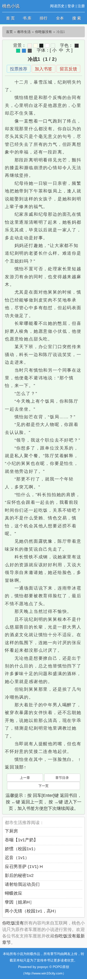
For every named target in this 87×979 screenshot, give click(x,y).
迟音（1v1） (17, 857)
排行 (43, 18)
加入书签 (43, 69)
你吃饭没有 (43, 32)
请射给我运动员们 (22, 884)
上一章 (25, 778)
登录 (71, 6)
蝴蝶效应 (13, 893)
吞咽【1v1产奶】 (21, 839)
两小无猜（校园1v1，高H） (31, 911)
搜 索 (76, 18)
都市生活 (24, 32)
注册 (81, 6)
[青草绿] (18, 51)
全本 (60, 18)
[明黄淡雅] (35, 45)
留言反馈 (68, 69)
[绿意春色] (53, 45)
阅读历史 (57, 6)
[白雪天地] (47, 45)
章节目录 (62, 778)
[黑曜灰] (41, 45)
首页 (9, 32)
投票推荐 (18, 69)
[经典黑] (76, 45)
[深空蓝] (24, 51)
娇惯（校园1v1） (21, 848)
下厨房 (11, 831)
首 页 (10, 18)
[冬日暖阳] (30, 45)
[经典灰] (30, 51)
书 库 (27, 18)
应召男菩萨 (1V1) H (24, 866)
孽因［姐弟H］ (19, 902)
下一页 (43, 786)
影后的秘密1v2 (19, 875)
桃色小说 (11, 6)
